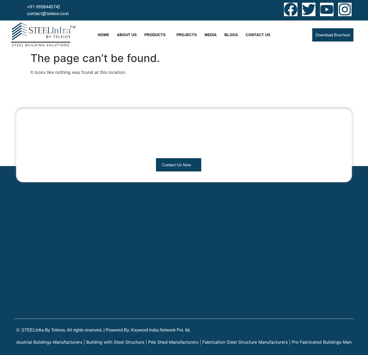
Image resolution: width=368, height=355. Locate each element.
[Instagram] (345, 9)
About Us (127, 35)
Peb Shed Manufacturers (166, 342)
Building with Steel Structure (108, 342)
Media (210, 35)
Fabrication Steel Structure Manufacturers (238, 342)
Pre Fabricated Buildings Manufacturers (325, 342)
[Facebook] (290, 9)
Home (103, 35)
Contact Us (258, 35)
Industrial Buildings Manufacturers (40, 342)
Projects (186, 35)
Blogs (231, 35)
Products (154, 35)
